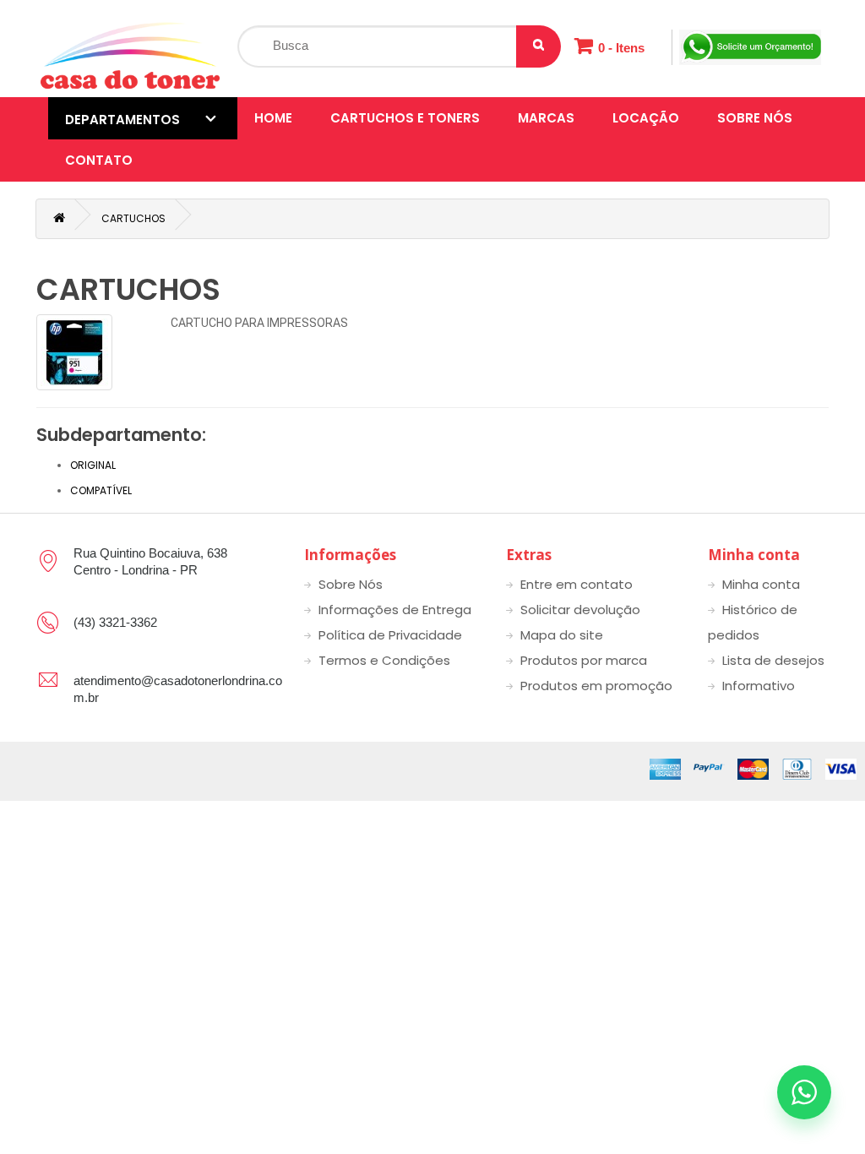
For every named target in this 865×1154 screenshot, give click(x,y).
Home (273, 118)
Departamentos (122, 119)
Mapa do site (561, 635)
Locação (645, 118)
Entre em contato (576, 584)
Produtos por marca (583, 660)
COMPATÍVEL (101, 490)
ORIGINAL (93, 465)
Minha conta (761, 584)
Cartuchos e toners (405, 118)
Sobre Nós (754, 118)
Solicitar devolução (580, 609)
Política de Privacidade (390, 635)
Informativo (758, 685)
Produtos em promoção (596, 685)
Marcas (546, 118)
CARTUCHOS (133, 218)
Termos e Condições (384, 660)
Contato (99, 160)
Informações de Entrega (394, 609)
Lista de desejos (773, 660)
